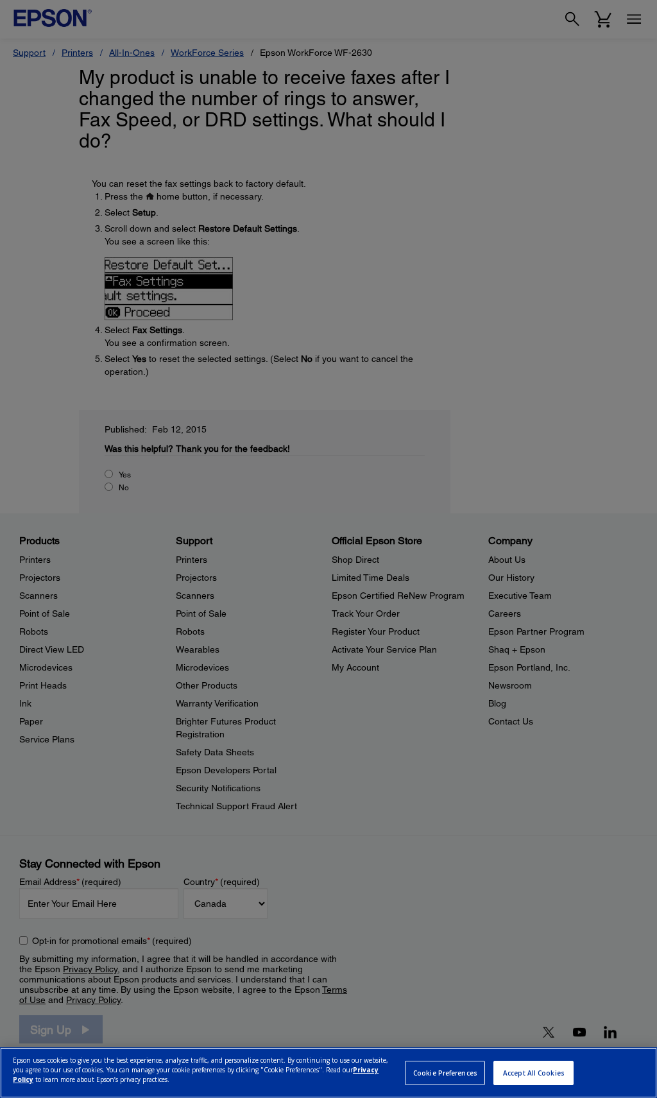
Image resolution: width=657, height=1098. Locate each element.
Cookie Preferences (445, 1072)
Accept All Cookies (534, 1072)
